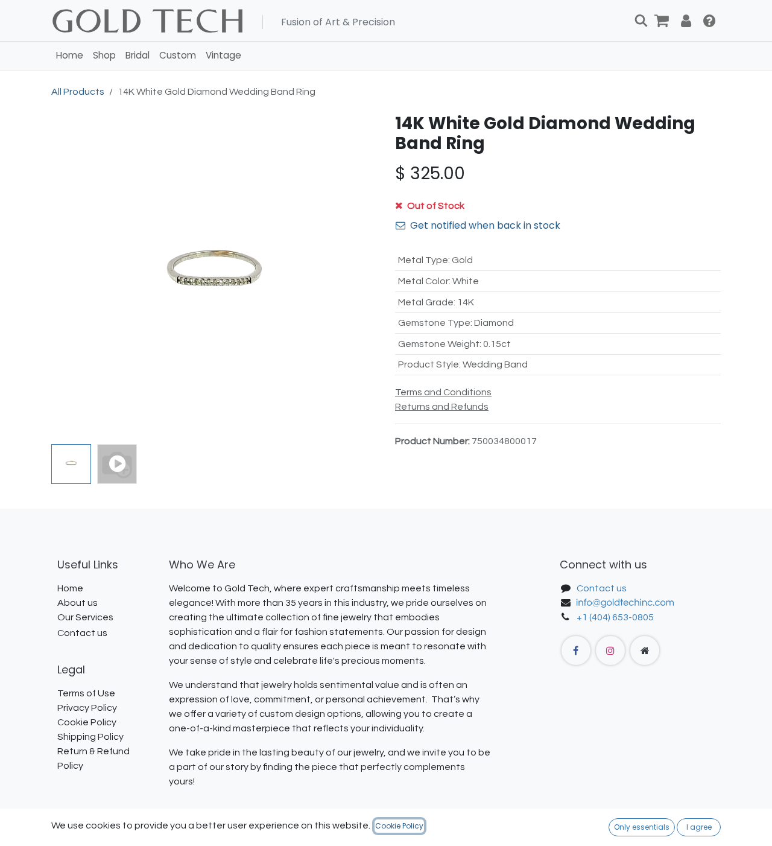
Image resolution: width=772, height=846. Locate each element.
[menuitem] (69, 56)
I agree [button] (699, 827)
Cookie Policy (399, 826)
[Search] (641, 20)
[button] (67, 276)
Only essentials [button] (641, 827)
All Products (77, 92)
